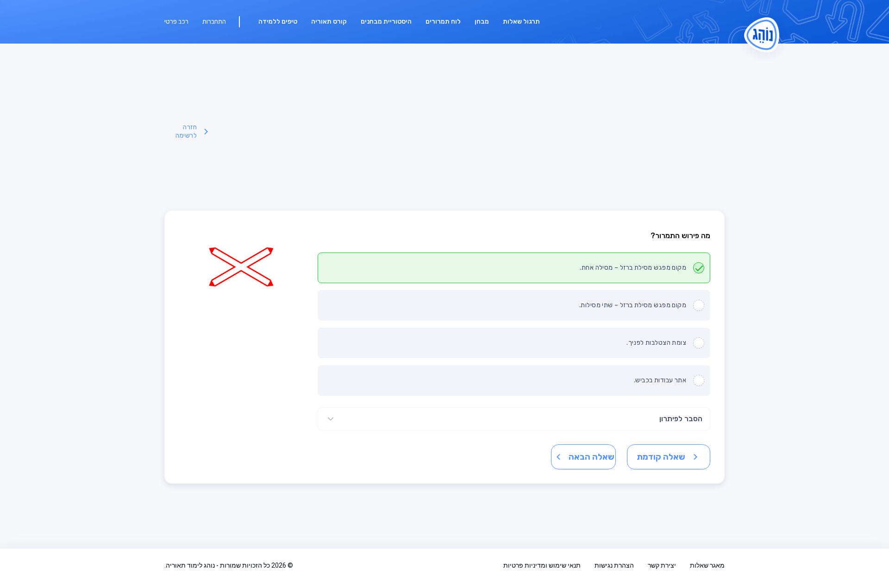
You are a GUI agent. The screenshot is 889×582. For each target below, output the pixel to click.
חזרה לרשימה (186, 131)
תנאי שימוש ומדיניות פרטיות (542, 565)
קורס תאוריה (329, 21)
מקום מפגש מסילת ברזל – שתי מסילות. (632, 305)
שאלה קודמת (661, 457)
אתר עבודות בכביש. (660, 380)
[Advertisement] (468, 131)
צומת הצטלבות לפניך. (656, 343)
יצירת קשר (662, 565)
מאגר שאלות (707, 565)
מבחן (482, 21)
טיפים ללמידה (277, 21)
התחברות (214, 21)
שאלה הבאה (591, 457)
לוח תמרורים (443, 21)
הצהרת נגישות (614, 565)
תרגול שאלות (521, 21)
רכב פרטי (176, 21)
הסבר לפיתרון (680, 418)
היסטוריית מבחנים (386, 21)
